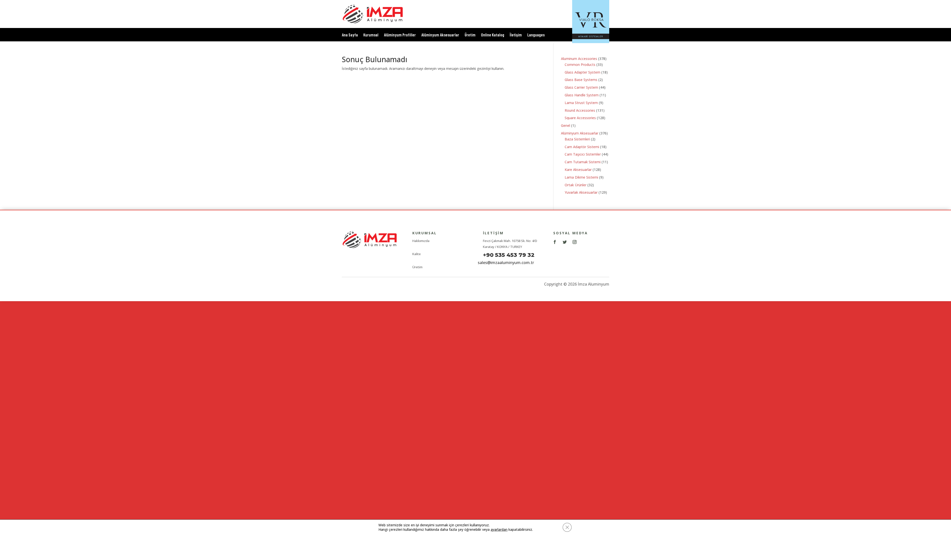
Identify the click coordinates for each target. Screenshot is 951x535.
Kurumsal (370, 35)
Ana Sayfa (350, 35)
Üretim (470, 35)
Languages (536, 35)
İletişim (516, 35)
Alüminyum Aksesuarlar (440, 35)
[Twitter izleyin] (565, 242)
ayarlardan (499, 529)
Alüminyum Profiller (400, 35)
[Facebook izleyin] (555, 242)
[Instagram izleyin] (575, 242)
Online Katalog (492, 35)
